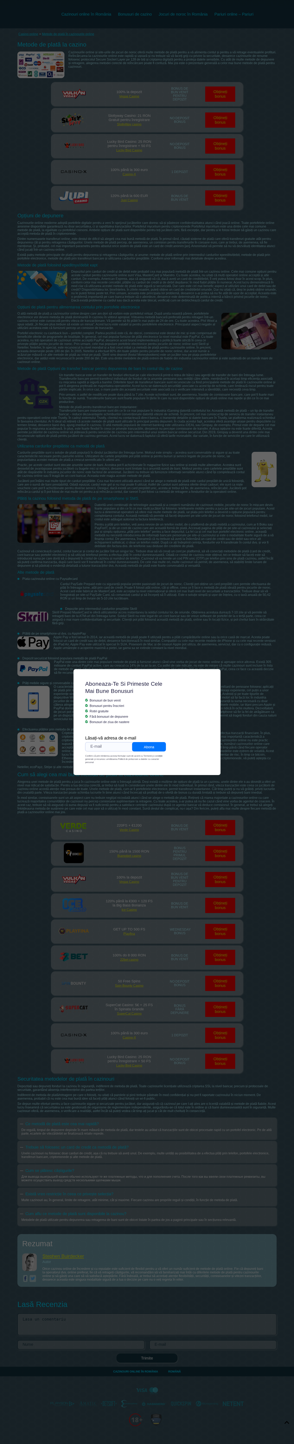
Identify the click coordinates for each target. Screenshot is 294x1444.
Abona (149, 747)
